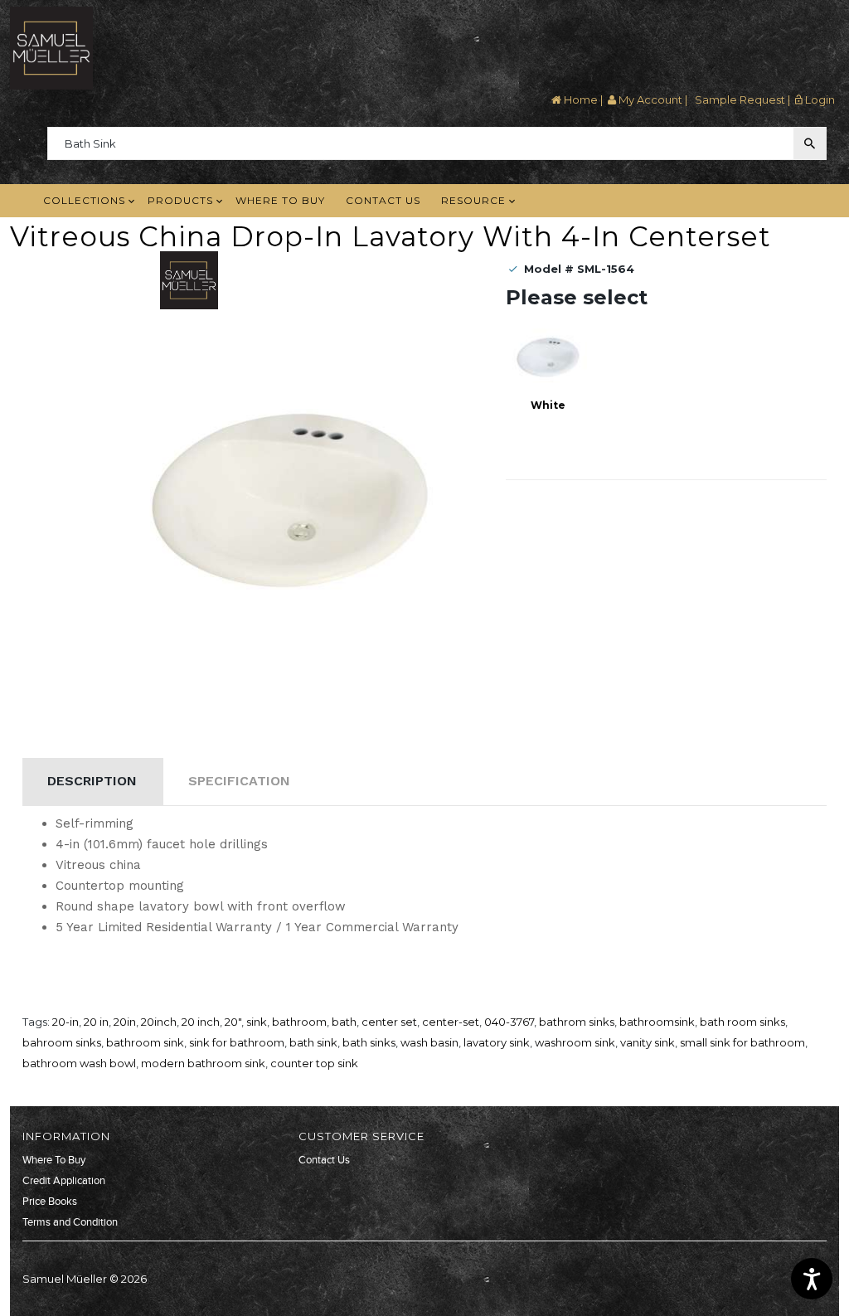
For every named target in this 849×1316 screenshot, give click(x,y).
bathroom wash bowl (79, 1063)
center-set (450, 1021)
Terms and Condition (70, 1222)
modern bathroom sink (203, 1063)
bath (344, 1021)
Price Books (49, 1201)
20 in (96, 1021)
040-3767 (509, 1021)
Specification (239, 781)
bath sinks (368, 1042)
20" (233, 1021)
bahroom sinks (61, 1042)
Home (579, 99)
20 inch (201, 1021)
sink (256, 1021)
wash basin (429, 1042)
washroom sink (575, 1042)
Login (819, 99)
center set (389, 1021)
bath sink (313, 1042)
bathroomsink (657, 1021)
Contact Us (324, 1160)
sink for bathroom (236, 1042)
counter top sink (314, 1063)
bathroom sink (145, 1042)
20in (125, 1021)
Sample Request (738, 99)
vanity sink (647, 1042)
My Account (649, 99)
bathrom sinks (576, 1021)
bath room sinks (742, 1021)
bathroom (299, 1021)
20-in (65, 1021)
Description (92, 781)
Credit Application (63, 1180)
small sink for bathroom (742, 1042)
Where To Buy (53, 1160)
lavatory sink (496, 1042)
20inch (159, 1021)
